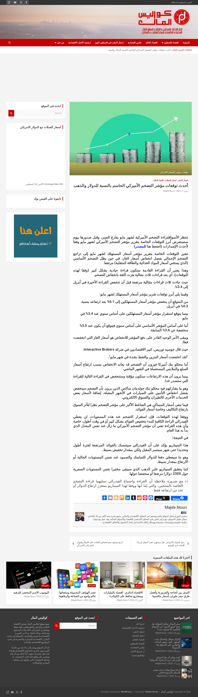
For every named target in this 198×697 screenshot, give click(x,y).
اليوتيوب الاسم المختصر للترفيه (31, 592)
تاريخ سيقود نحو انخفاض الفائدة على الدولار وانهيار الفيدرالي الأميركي (100, 544)
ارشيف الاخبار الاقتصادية (79, 42)
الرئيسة (186, 42)
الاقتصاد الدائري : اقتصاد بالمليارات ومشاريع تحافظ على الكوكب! (123, 594)
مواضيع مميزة (138, 655)
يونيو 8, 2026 (174, 676)
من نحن (60, 42)
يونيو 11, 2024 (182, 191)
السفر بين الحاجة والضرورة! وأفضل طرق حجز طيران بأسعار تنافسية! (170, 594)
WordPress (126, 691)
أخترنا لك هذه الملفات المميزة (171, 557)
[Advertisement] (99, 75)
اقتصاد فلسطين (171, 42)
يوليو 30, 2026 (174, 633)
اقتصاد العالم (151, 42)
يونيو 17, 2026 (174, 663)
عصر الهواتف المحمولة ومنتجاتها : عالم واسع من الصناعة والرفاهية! (77, 594)
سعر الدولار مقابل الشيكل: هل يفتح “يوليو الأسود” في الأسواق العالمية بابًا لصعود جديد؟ (165, 626)
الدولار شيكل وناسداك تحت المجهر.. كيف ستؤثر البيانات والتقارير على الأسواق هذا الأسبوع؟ (167, 643)
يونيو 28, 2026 (174, 651)
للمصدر (140, 246)
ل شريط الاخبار (137, 651)
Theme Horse (151, 691)
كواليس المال (167, 691)
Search (11, 113)
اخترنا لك (185, 586)
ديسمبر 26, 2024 (182, 600)
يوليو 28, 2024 (90, 600)
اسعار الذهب (183, 180)
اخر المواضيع (182, 617)
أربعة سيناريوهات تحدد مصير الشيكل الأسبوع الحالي (166, 671)
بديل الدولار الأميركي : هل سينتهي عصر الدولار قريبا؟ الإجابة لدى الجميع (161, 544)
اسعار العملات (171, 180)
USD (61, 184)
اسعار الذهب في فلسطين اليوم (109, 42)
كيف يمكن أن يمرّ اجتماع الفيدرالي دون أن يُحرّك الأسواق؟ (164, 658)
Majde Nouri (169, 191)
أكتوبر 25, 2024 (136, 600)
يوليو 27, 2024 (43, 596)
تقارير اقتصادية (134, 42)
